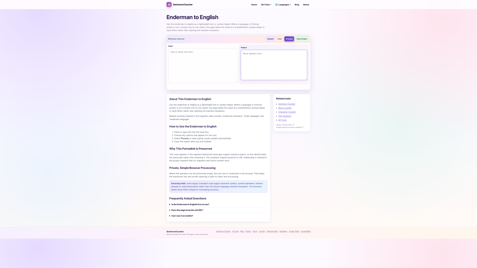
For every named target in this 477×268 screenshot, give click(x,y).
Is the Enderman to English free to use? (190, 204)
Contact (262, 231)
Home (254, 4)
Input (170, 46)
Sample (270, 39)
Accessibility (306, 231)
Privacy (248, 231)
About (306, 4)
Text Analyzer (284, 116)
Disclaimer (283, 231)
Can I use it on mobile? (182, 216)
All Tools (266, 4)
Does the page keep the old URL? (187, 210)
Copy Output (302, 39)
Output (244, 48)
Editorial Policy (272, 231)
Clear (280, 39)
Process (289, 39)
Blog (297, 4)
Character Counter (287, 112)
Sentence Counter (286, 104)
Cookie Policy (294, 231)
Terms (255, 231)
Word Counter (285, 108)
